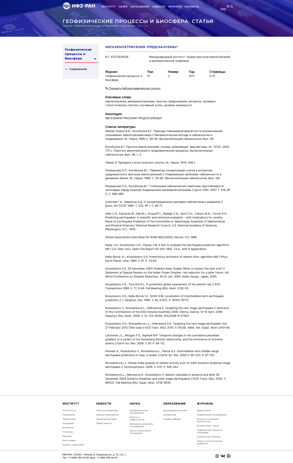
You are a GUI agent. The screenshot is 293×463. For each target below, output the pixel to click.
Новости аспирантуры (107, 410)
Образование (139, 6)
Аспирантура (169, 414)
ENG (223, 9)
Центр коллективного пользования (140, 431)
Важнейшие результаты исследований (141, 425)
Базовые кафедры (172, 419)
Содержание (128, 26)
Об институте (69, 410)
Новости (158, 6)
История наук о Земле (208, 425)
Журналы (175, 6)
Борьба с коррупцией (73, 444)
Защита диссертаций (106, 419)
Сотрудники (68, 423)
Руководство (69, 414)
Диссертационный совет (175, 410)
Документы (68, 427)
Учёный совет (69, 419)
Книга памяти (69, 440)
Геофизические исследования (211, 414)
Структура (68, 432)
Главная (67, 26)
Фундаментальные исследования (139, 411)
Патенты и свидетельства (137, 418)
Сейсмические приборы (209, 436)
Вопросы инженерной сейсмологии (208, 420)
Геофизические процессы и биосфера (96, 26)
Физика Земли (204, 410)
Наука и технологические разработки (209, 442)
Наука (123, 6)
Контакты (192, 6)
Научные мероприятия (107, 414)
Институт (108, 6)
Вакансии (67, 436)
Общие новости (104, 423)
